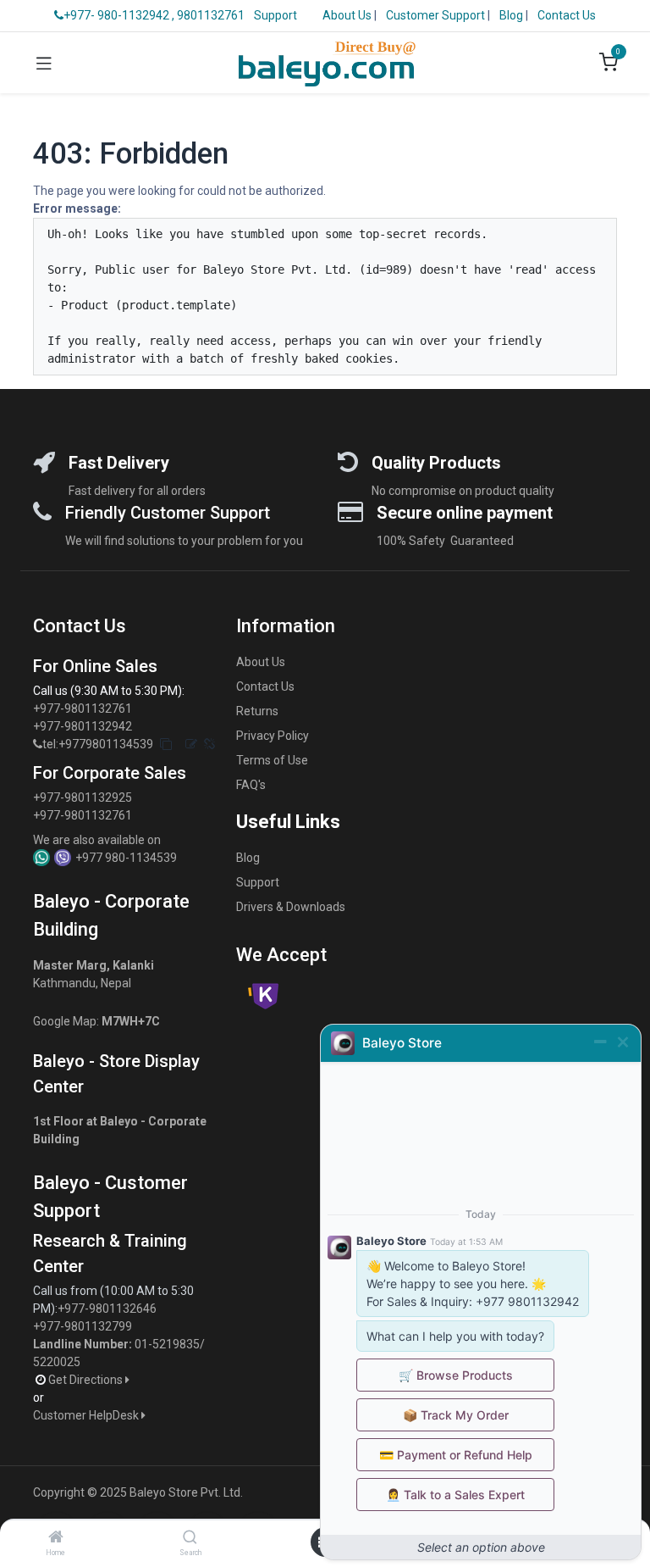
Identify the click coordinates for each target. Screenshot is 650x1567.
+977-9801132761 (82, 708)
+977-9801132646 (108, 1308)
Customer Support (437, 15)
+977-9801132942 (84, 726)
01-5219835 (167, 1344)
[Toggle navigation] (44, 63)
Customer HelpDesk (87, 1415)
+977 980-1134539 (126, 857)
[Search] (190, 1538)
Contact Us (566, 15)
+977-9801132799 (82, 1326)
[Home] (55, 1538)
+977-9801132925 (82, 797)
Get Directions (86, 1379)
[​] (37, 744)
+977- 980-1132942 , (118, 15)
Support (275, 15)
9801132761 (211, 15)
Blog (512, 15)
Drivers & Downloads (290, 907)
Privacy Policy (272, 735)
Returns (257, 711)
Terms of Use (272, 760)
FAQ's (251, 785)
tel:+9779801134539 (97, 744)
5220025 (56, 1362)
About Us (347, 15)
